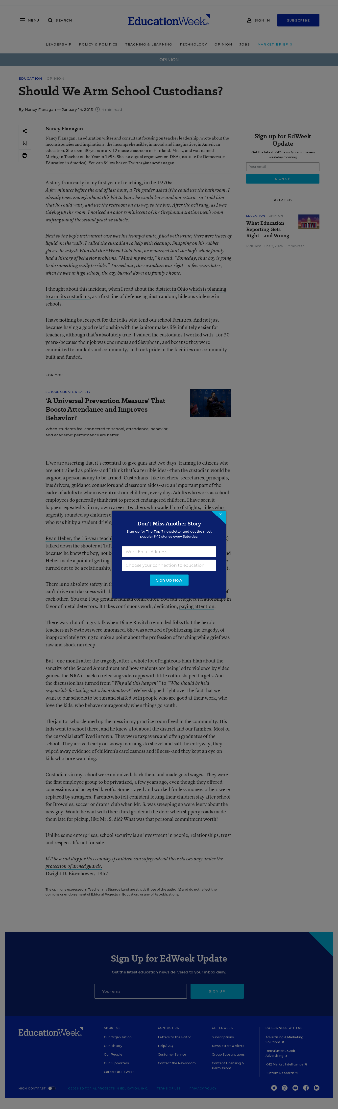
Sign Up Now (169, 580)
